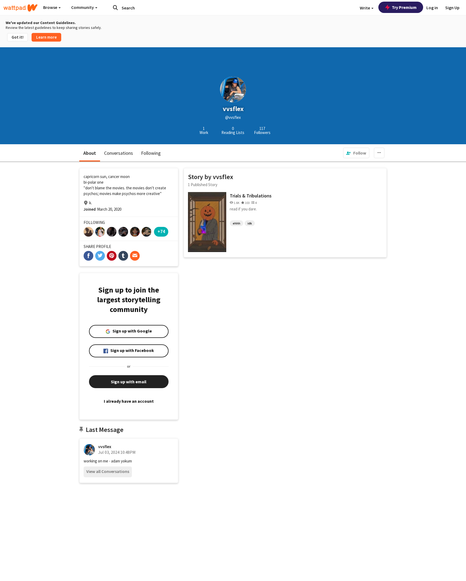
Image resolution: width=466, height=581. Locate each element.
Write (365, 8)
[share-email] (135, 256)
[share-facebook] (88, 256)
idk (250, 223)
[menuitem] (356, 152)
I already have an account (129, 401)
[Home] (20, 8)
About (89, 153)
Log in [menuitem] (432, 7)
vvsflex (104, 446)
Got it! (17, 37)
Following (151, 153)
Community (83, 7)
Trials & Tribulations (251, 196)
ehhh (236, 223)
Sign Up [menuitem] (452, 7)
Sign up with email (128, 381)
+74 (161, 231)
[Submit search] (115, 7)
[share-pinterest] (111, 256)
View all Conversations (107, 471)
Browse (50, 7)
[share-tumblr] (123, 256)
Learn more (46, 37)
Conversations (118, 153)
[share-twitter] (100, 256)
